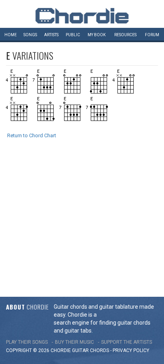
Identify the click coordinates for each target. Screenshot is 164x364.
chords (99, 350)
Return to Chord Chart (31, 135)
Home (10, 35)
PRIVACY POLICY (131, 350)
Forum (152, 35)
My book (96, 35)
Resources (125, 35)
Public (73, 35)
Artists (51, 35)
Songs (30, 35)
